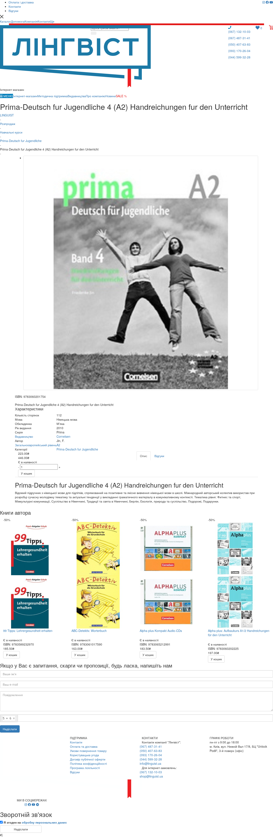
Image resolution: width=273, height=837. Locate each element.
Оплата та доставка (83, 746)
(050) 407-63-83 (239, 44)
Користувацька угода (84, 755)
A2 (58, 445)
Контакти (76, 742)
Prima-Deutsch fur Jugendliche (77, 449)
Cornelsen (63, 436)
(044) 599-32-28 (239, 57)
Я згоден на (35, 822)
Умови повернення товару (88, 751)
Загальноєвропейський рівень (36, 445)
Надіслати (10, 729)
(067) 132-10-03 (239, 31)
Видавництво (24, 436)
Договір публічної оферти (87, 759)
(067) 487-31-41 (239, 38)
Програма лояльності (85, 768)
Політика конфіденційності (88, 763)
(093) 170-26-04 (239, 51)
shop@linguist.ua (151, 776)
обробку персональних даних (44, 822)
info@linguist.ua (150, 763)
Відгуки (75, 772)
